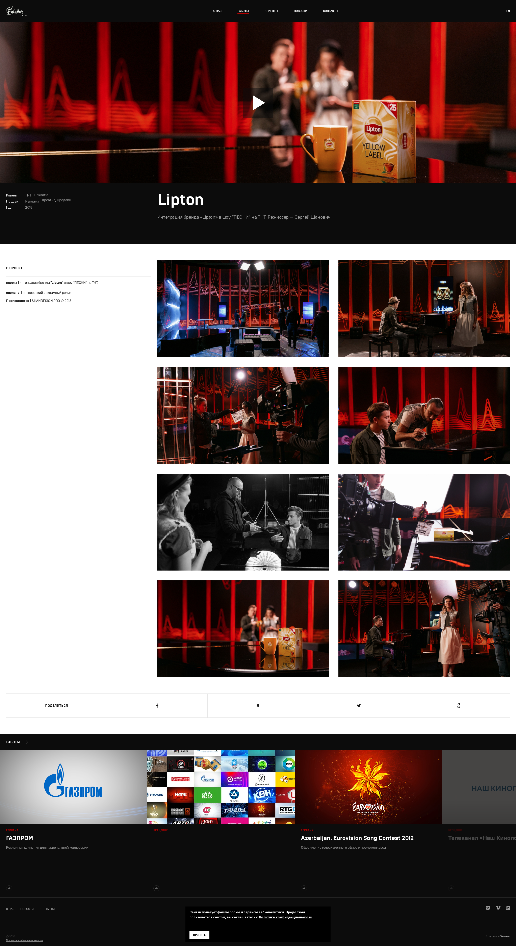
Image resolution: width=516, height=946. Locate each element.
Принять (199, 935)
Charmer (504, 936)
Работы (243, 11)
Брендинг (160, 830)
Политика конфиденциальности (24, 940)
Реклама (32, 201)
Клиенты (271, 11)
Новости (300, 11)
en (508, 11)
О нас (217, 11)
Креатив (48, 200)
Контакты (330, 11)
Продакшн (65, 200)
